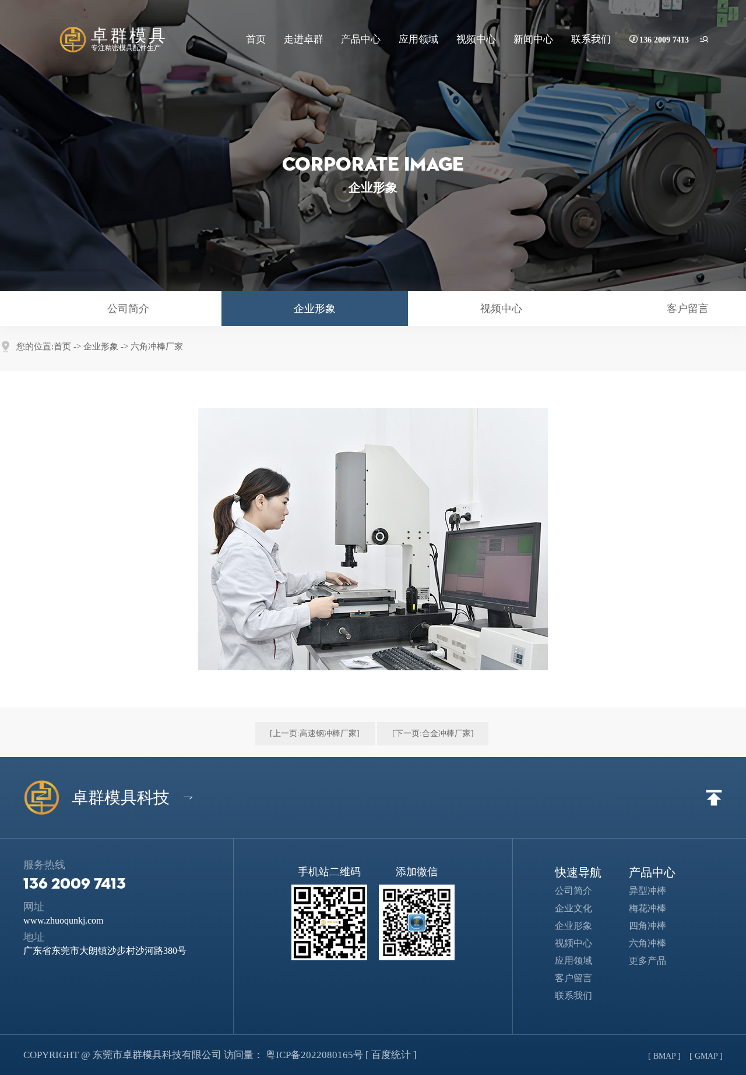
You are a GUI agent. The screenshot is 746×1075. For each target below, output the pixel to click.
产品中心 (361, 39)
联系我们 (591, 39)
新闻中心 (533, 39)
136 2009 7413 (664, 40)
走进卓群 (303, 39)
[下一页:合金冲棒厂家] (433, 733)
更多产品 (655, 961)
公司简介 (128, 308)
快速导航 (578, 872)
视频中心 (476, 39)
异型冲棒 (655, 891)
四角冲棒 (655, 926)
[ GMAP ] (706, 1056)
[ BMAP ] (664, 1056)
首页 (256, 39)
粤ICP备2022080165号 (314, 1054)
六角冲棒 (655, 943)
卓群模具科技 (126, 798)
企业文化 (581, 908)
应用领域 (418, 39)
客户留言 (582, 978)
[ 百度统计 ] (391, 1054)
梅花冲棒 (655, 908)
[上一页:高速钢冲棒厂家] (315, 733)
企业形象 (315, 308)
